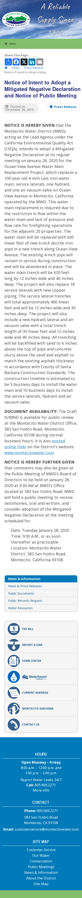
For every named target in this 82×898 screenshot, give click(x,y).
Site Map (41, 884)
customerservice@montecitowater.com (47, 829)
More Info (41, 790)
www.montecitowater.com (29, 452)
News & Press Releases (25, 586)
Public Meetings (41, 867)
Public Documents (21, 593)
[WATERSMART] (41, 677)
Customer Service (41, 850)
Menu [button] (12, 44)
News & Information (41, 872)
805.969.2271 (45, 785)
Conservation (41, 861)
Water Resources (20, 608)
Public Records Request (25, 601)
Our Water (41, 855)
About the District (41, 878)
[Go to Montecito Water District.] (6, 68)
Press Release (65, 107)
